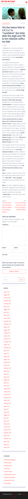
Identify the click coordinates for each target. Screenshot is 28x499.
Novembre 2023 (7, 342)
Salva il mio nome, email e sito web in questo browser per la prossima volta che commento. (13, 265)
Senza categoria (7, 483)
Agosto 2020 (6, 441)
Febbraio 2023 (7, 362)
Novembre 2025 (7, 301)
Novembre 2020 (7, 433)
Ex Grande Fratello (8, 471)
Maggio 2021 (7, 415)
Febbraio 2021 (7, 424)
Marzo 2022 (6, 386)
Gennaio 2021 (7, 427)
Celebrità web (7, 469)
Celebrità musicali (6, 23)
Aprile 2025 (6, 312)
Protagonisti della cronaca (9, 474)
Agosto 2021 (6, 406)
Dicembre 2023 (7, 339)
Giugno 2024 (6, 327)
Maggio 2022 (7, 380)
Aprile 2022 (6, 383)
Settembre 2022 (7, 368)
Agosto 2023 (6, 351)
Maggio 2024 (7, 330)
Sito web (4, 254)
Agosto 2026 (6, 292)
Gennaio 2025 (7, 318)
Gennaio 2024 (7, 336)
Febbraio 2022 (7, 389)
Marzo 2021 (6, 421)
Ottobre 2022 (7, 365)
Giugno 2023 (6, 356)
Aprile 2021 (6, 418)
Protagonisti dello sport (9, 480)
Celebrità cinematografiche (10, 460)
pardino (5, 45)
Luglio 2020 (6, 444)
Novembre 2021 (7, 397)
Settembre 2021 (7, 403)
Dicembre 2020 (7, 430)
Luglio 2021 (6, 409)
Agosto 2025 (6, 307)
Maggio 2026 (7, 295)
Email (16, 248)
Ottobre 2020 (7, 436)
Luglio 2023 (6, 353)
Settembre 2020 (7, 439)
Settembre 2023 (7, 348)
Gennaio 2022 (7, 392)
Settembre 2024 (7, 324)
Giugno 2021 (6, 412)
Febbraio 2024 (7, 333)
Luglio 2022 (6, 374)
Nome (4, 248)
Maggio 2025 (7, 309)
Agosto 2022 (6, 371)
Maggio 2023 (7, 359)
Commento (5, 225)
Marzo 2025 (6, 315)
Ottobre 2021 (7, 400)
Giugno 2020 (6, 447)
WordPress (14, 494)
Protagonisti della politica (9, 477)
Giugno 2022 (6, 377)
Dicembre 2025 (7, 298)
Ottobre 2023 (7, 345)
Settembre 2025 (7, 304)
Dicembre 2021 (7, 395)
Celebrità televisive (8, 466)
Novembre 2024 (7, 321)
